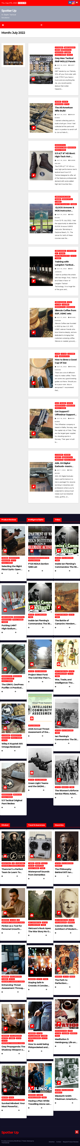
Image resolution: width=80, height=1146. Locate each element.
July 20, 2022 (62, 366)
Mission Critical (66, 50)
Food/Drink (65, 304)
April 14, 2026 (35, 736)
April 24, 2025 (62, 627)
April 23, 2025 (62, 686)
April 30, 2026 (35, 627)
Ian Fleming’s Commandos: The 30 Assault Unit (66, 739)
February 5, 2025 (63, 797)
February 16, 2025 (64, 1103)
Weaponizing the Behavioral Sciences (13, 865)
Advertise (52, 1142)
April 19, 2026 (35, 681)
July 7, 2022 (61, 470)
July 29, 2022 (62, 65)
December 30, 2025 (37, 935)
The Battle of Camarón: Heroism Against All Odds (64, 623)
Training (73, 204)
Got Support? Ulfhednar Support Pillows (65, 414)
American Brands (70, 47)
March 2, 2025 (62, 1046)
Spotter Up (8, 11)
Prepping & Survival (8, 678)
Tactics (73, 255)
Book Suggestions (61, 1030)
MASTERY (4, 1038)
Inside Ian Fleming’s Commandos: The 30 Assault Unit (39, 623)
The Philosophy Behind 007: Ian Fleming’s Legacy (64, 872)
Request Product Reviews (71, 1142)
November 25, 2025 (37, 989)
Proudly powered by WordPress (11, 1141)
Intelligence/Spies (34, 560)
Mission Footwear (60, 147)
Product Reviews (60, 54)
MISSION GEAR (59, 52)
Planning (67, 52)
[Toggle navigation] (41, 25)
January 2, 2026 (9, 992)
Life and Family (20, 863)
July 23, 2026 (8, 632)
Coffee (69, 302)
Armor (57, 50)
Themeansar (5, 1142)
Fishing (38, 863)
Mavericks (65, 787)
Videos (57, 1035)
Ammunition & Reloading (62, 196)
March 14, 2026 (36, 790)
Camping (31, 863)
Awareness (5, 920)
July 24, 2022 (62, 268)
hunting (65, 101)
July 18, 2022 (62, 418)
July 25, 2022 (62, 214)
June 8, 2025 (35, 1051)
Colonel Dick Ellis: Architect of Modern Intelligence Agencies (66, 929)
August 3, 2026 (9, 876)
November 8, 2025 (10, 1110)
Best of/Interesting (61, 614)
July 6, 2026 (8, 750)
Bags (56, 403)
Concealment (72, 250)
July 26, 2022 (62, 160)
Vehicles (69, 54)
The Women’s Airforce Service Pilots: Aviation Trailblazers (66, 793)
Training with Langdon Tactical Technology (64, 264)
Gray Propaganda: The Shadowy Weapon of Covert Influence (13, 1049)
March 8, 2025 (62, 987)
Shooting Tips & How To (62, 204)
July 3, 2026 (8, 807)
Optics (67, 104)
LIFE (56, 356)
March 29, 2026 (36, 878)
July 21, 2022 (62, 317)
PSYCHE (18, 1038)
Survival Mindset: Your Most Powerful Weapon (13, 1106)
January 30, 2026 (10, 933)
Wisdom (72, 976)
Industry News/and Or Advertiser (39, 558)
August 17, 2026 (9, 573)
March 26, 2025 (63, 933)
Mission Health (6, 619)
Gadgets (58, 457)
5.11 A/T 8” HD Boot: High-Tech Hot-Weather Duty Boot (65, 156)
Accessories (59, 47)
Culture (57, 304)
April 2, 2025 (62, 743)
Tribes (30, 617)
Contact (58, 1142)
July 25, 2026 (35, 571)
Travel (43, 868)
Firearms (58, 101)
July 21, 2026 (8, 691)
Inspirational (6, 863)
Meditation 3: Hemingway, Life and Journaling (66, 1042)
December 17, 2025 (10, 1053)
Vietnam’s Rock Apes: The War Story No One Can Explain (40, 931)
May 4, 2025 (61, 876)
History (31, 614)
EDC (56, 253)
